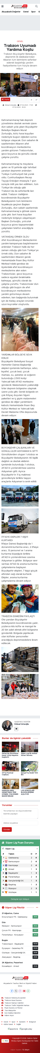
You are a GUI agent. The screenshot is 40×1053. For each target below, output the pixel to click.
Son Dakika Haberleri (12, 1013)
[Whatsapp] (28, 991)
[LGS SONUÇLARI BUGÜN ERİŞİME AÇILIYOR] (29, 784)
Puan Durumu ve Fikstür (13, 1008)
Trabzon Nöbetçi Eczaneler (15, 998)
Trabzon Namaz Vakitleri (14, 1003)
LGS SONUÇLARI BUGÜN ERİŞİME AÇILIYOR (27, 792)
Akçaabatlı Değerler (11, 12)
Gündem (22, 1022)
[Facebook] (12, 991)
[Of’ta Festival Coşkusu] (10, 766)
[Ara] (36, 6)
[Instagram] (20, 991)
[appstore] (13, 1029)
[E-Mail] (16, 729)
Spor (33, 12)
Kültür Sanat (8, 1024)
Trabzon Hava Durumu (13, 1000)
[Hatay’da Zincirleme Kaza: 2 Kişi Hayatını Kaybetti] (10, 747)
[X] (16, 991)
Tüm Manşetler (10, 1010)
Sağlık (18, 1024)
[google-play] (26, 1029)
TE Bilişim (25, 1050)
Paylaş (6, 99)
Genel (26, 12)
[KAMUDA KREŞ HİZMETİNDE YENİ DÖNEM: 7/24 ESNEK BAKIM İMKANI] (10, 784)
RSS (6, 1041)
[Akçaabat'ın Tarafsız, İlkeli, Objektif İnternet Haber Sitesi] (19, 6)
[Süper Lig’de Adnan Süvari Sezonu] (29, 747)
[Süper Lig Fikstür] (37, 908)
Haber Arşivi (9, 1015)
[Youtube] (24, 991)
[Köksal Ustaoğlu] (7, 726)
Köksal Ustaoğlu (10, 105)
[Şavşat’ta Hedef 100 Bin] (29, 766)
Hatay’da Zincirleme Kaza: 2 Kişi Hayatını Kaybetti (10, 755)
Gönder (6, 829)
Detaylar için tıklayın (20, 899)
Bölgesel (32, 1022)
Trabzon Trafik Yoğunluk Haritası (17, 1005)
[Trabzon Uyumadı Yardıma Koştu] (20, 85)
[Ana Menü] (2, 6)
